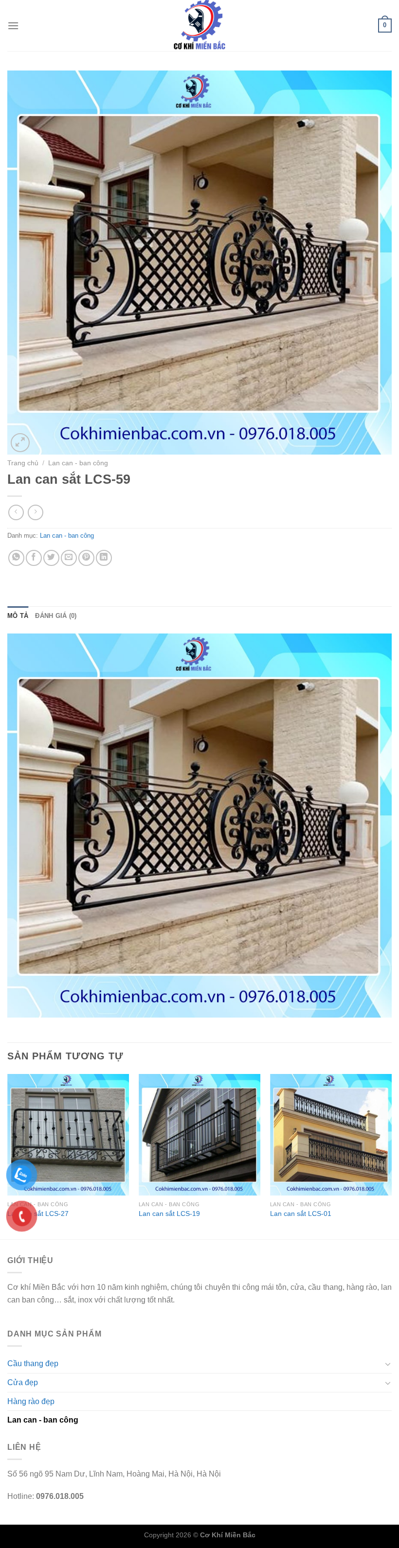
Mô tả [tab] (17, 615)
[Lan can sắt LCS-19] (199, 1135)
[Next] (391, 1155)
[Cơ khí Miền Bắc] (199, 25)
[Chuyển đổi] (388, 1364)
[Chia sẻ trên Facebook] (34, 558)
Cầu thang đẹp (32, 1363)
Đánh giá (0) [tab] (55, 615)
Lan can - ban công (78, 463)
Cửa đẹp (22, 1382)
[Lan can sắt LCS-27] (68, 1135)
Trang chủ (22, 463)
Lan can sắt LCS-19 (169, 1213)
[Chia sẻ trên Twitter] (51, 558)
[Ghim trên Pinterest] (86, 558)
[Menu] (13, 25)
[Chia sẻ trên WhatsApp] (16, 558)
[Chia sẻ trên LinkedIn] (104, 558)
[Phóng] (20, 442)
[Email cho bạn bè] (69, 558)
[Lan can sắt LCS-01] (331, 1135)
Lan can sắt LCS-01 (300, 1213)
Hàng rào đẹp (30, 1401)
